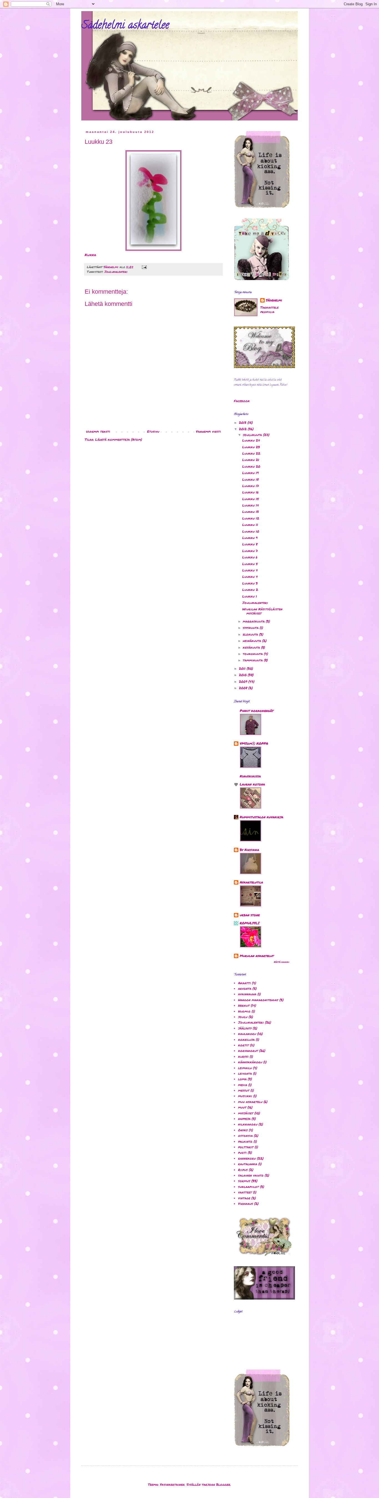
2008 (243, 688)
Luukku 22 (251, 453)
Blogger (223, 1484)
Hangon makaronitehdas (258, 1000)
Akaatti (244, 983)
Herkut (244, 1005)
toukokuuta (253, 653)
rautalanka (247, 1164)
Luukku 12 (250, 518)
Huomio (244, 1011)
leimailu (245, 1068)
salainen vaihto (251, 1175)
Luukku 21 (250, 459)
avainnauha (247, 994)
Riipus (243, 1169)
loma (242, 1079)
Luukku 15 (250, 499)
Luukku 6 (249, 557)
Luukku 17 (250, 486)
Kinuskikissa (250, 776)
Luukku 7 (250, 550)
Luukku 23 (251, 447)
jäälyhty (245, 1028)
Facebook (242, 401)
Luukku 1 (249, 596)
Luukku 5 (250, 564)
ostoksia (245, 1135)
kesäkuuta (252, 647)
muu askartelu (250, 1101)
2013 (243, 422)
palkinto (245, 1141)
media (242, 1084)
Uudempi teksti (98, 431)
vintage (244, 1198)
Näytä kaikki (281, 962)
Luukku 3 (250, 583)
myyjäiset (245, 1113)
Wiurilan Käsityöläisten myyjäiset (262, 611)
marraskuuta (254, 621)
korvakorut (248, 1050)
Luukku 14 (250, 505)
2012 (243, 429)
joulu (242, 1016)
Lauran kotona (252, 784)
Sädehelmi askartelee (125, 26)
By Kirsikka (249, 849)
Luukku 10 (250, 531)
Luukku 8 (249, 544)
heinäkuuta (252, 640)
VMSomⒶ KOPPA (254, 743)
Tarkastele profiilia (269, 309)
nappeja (244, 1118)
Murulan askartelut (257, 955)
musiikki (245, 1096)
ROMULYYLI (249, 923)
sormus (244, 1181)
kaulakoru (247, 1033)
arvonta (244, 988)
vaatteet (245, 1192)
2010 (243, 675)
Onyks (243, 1130)
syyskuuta (251, 627)
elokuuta (251, 634)
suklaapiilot (248, 1186)
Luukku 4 (250, 570)
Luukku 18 (250, 479)
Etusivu (153, 431)
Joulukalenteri (116, 272)
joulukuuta (253, 434)
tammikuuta (253, 660)
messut (243, 1090)
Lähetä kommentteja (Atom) (118, 439)
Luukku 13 (250, 511)
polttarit (246, 1147)
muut (242, 1107)
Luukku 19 (250, 472)
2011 (243, 668)
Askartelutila (251, 882)
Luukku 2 (250, 589)
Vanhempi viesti (208, 431)
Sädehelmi (274, 300)
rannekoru (247, 1158)
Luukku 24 (251, 440)
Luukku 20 (251, 466)
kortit (243, 1045)
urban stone (250, 915)
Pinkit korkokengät (257, 710)
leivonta (245, 1073)
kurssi (243, 1056)
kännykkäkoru (250, 1062)
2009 (243, 681)
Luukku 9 (249, 537)
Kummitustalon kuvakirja (261, 817)
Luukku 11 (250, 524)
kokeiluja (246, 1039)
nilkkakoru (247, 1124)
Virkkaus (245, 1203)
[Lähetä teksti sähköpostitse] (144, 267)
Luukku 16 (250, 492)
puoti (242, 1152)
